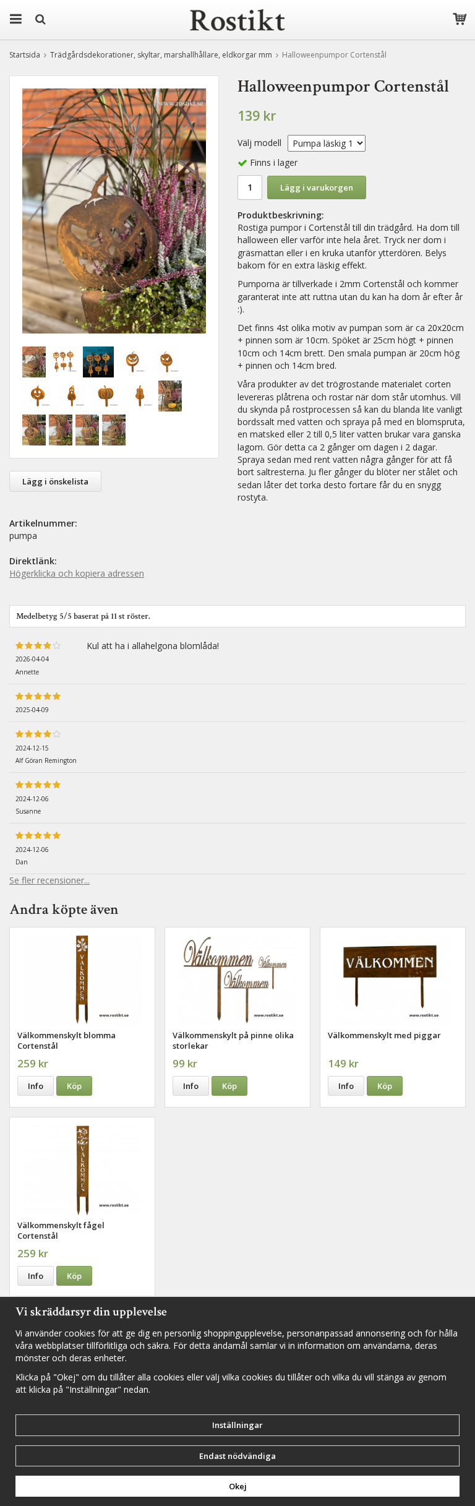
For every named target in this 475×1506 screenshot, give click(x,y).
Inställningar (237, 1425)
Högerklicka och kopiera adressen (76, 573)
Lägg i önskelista (55, 481)
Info (35, 1085)
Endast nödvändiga (237, 1455)
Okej (238, 1486)
